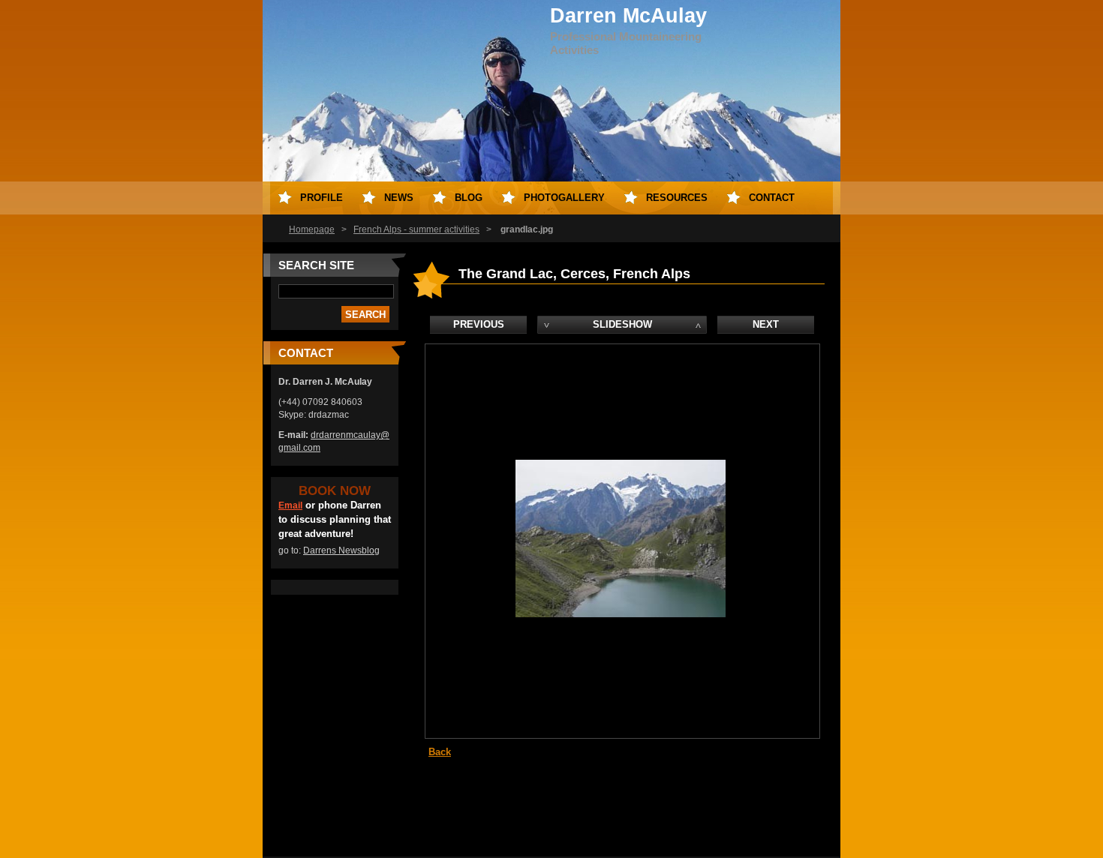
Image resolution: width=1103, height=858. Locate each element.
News (398, 197)
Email (290, 505)
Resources (677, 197)
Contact (772, 197)
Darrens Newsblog (341, 550)
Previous (478, 324)
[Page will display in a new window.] (620, 614)
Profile (321, 197)
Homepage (312, 229)
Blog (468, 197)
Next (766, 324)
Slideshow (622, 324)
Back (439, 752)
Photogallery (564, 197)
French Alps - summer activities (416, 229)
